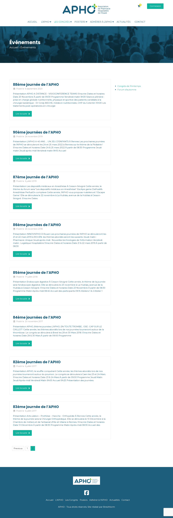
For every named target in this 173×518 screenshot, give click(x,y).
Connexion (155, 6)
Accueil (32, 22)
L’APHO (45, 22)
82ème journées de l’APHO (37, 362)
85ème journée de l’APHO (36, 272)
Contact (140, 22)
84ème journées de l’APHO (37, 317)
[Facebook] (86, 493)
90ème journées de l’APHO (37, 132)
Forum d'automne (126, 89)
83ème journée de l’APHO (36, 406)
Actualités (124, 22)
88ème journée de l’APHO (36, 84)
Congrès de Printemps (129, 86)
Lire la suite (21, 113)
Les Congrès (62, 22)
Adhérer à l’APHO (101, 22)
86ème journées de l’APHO (37, 224)
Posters (79, 22)
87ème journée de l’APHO (36, 177)
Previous (18, 448)
